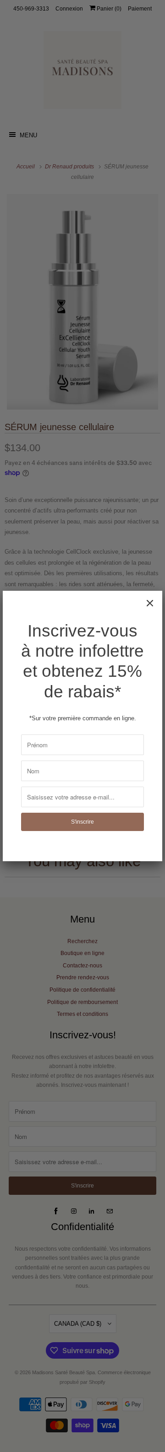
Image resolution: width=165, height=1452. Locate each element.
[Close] (150, 603)
